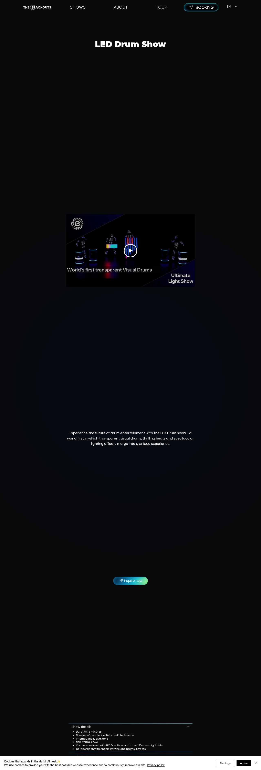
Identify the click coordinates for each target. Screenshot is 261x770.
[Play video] (130, 250)
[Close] (256, 763)
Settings (225, 763)
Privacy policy (156, 765)
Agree (244, 763)
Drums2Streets (136, 749)
